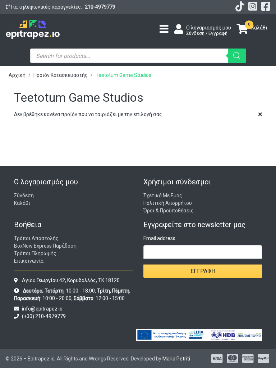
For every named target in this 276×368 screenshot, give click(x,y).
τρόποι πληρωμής (35, 253)
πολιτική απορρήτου (167, 203)
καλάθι (22, 203)
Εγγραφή (202, 271)
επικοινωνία (28, 261)
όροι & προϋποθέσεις (168, 210)
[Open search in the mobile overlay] (138, 56)
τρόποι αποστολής (36, 238)
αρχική (17, 75)
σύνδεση (24, 195)
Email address (159, 238)
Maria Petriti (176, 359)
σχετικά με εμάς (162, 195)
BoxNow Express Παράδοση (45, 246)
